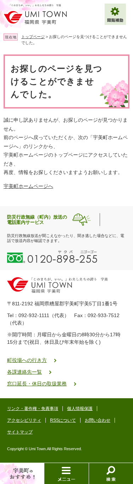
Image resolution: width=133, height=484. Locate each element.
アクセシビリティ (24, 420)
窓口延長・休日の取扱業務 (37, 383)
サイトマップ (20, 432)
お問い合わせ (97, 420)
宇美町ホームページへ (28, 186)
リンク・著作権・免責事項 (32, 408)
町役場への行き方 (27, 360)
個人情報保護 (80, 408)
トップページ (33, 37)
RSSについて (63, 420)
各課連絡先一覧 (24, 372)
